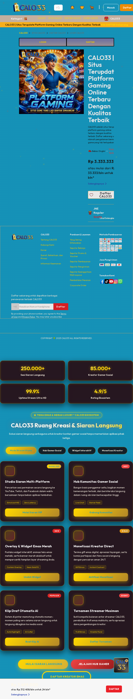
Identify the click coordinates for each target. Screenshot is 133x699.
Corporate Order (78, 285)
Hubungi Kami (47, 245)
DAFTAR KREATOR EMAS (67, 676)
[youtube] (110, 281)
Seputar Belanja (77, 248)
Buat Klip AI (32, 641)
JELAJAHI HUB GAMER (93, 664)
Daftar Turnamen (101, 641)
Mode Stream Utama (21, 450)
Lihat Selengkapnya (109, 218)
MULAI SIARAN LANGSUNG (44, 664)
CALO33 (42, 18)
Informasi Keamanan (51, 263)
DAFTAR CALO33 (73, 18)
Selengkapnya (96, 183)
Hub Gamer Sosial (52, 450)
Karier (44, 250)
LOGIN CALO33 (91, 18)
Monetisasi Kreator (112, 450)
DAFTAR (90, 42)
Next (86, 82)
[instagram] (115, 281)
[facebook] (101, 281)
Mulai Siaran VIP (32, 512)
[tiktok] (106, 281)
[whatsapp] (119, 281)
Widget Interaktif (81, 450)
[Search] (58, 7)
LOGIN (42, 42)
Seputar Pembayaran (80, 261)
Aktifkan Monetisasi (101, 577)
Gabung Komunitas (100, 512)
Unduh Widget (32, 577)
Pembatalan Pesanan (80, 280)
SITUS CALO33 (55, 18)
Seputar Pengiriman (79, 266)
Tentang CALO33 (49, 239)
